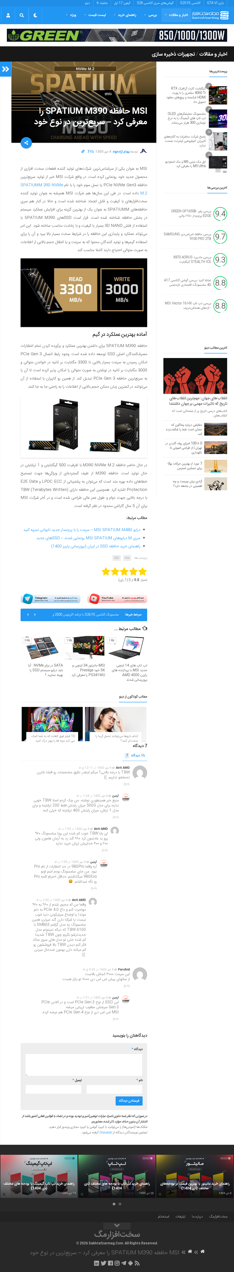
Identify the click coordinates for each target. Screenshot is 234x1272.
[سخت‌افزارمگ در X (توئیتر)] (103, 1263)
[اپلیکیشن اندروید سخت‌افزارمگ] (130, 1263)
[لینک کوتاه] (83, 152)
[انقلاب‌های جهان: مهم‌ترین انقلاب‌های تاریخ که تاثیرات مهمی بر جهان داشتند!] (195, 376)
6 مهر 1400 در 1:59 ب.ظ (70, 861)
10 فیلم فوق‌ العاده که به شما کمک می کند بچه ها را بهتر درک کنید (53, 739)
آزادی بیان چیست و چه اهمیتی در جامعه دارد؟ (187, 484)
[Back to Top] (117, 1226)
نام (139, 1080)
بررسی (152, 15)
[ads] (117, 35)
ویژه (73, 15)
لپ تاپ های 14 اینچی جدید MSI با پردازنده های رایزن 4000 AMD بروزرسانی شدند (129, 673)
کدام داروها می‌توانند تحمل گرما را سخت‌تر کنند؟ (117, 739)
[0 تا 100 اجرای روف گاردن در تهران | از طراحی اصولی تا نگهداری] (215, 447)
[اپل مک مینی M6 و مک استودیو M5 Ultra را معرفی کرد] (218, 164)
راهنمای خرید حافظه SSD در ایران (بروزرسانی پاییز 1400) (95, 546)
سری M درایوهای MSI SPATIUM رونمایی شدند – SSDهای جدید (88, 538)
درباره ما (197, 1217)
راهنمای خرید (127, 15)
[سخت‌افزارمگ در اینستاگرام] (117, 1263)
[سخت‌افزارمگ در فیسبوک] (110, 1263)
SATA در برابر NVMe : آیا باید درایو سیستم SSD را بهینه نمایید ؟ (45, 670)
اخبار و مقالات (178, 15)
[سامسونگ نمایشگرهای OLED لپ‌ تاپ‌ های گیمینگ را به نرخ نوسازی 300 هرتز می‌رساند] (218, 118)
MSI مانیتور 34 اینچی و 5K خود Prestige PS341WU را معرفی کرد (88, 670)
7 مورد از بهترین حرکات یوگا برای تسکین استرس (185, 466)
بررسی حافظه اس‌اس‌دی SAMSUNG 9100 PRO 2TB (187, 237)
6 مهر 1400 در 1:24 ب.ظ (92, 795)
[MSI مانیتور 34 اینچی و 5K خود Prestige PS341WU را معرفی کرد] (84, 647)
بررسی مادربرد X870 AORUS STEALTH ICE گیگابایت (192, 260)
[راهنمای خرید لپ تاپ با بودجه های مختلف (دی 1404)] (116, 1176)
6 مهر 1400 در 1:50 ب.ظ (74, 828)
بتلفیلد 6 (102, 3)
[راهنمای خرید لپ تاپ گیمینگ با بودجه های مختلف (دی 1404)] (38, 1176)
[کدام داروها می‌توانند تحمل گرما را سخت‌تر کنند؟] (115, 724)
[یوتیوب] (117, 599)
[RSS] (137, 1263)
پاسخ (127, 783)
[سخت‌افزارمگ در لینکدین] (96, 1263)
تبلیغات (181, 1217)
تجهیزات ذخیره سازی (173, 54)
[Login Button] (8, 15)
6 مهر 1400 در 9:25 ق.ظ (98, 969)
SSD (116, 558)
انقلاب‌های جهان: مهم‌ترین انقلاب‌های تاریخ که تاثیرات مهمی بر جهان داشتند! (198, 401)
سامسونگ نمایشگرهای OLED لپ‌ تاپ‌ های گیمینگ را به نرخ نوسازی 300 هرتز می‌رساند (187, 118)
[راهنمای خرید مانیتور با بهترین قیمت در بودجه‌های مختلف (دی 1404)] (194, 1176)
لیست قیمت (97, 15)
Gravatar (105, 1132)
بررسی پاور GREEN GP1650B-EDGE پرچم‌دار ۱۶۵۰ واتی (191, 214)
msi (127, 558)
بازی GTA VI (215, 3)
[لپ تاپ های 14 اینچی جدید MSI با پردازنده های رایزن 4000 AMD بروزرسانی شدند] (126, 647)
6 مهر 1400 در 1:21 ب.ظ (92, 997)
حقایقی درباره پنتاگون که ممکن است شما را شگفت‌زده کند (184, 429)
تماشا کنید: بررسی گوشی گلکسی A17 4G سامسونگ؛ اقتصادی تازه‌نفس (187, 283)
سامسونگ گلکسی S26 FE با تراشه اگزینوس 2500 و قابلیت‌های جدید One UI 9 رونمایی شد (86, 616)
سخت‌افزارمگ (218, 1217)
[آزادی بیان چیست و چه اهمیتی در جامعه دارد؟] (215, 483)
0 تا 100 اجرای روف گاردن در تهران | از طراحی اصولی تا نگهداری (183, 448)
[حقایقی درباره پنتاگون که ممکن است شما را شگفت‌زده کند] (215, 429)
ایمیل (77, 1080)
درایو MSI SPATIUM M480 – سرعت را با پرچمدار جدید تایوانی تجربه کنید (81, 530)
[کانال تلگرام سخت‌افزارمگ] (123, 1263)
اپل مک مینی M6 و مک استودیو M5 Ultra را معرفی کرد (185, 164)
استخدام (163, 1217)
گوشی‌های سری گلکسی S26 (155, 3)
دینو (87, 3)
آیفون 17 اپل (122, 3)
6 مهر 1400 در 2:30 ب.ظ (52, 900)
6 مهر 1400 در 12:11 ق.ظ (95, 767)
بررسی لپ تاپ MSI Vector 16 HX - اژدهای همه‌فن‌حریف (188, 306)
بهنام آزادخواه (121, 152)
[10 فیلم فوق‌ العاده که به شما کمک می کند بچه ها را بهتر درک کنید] (52, 724)
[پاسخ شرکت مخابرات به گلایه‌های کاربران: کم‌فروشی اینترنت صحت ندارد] (218, 141)
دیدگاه (133, 755)
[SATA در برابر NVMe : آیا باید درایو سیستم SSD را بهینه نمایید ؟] (42, 647)
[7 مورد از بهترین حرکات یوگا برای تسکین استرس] (215, 466)
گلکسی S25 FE (190, 3)
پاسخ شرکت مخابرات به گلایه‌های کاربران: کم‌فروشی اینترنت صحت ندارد (185, 141)
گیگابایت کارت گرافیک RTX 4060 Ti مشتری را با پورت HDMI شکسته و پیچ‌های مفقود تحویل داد (186, 95)
